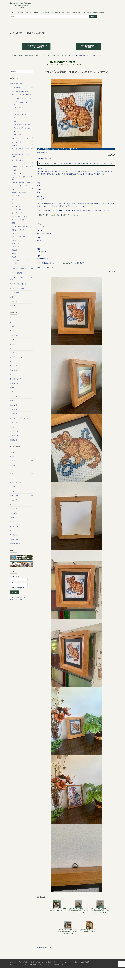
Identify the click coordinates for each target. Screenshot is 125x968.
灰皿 (13, 189)
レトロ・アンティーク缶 (19, 163)
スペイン (13, 517)
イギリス (13, 460)
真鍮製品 (14, 250)
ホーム (12, 12)
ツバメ (12, 326)
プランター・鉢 (16, 142)
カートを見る (87, 12)
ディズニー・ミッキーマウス (19, 418)
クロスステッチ (18, 107)
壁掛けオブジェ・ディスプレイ (23, 98)
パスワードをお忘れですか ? (18, 597)
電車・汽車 (13, 409)
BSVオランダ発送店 (99, 12)
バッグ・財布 (14, 301)
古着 (11, 297)
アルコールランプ (17, 243)
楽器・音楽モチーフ (16, 383)
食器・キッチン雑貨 (16, 83)
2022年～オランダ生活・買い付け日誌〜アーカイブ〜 (58, 215)
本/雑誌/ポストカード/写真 (18, 284)
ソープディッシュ (17, 160)
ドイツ (12, 469)
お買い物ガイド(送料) (32, 12)
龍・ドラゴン (14, 366)
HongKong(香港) (15, 543)
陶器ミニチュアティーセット (23, 128)
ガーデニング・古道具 (17, 288)
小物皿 (14, 170)
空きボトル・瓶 (16, 209)
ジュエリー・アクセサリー (18, 268)
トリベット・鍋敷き (18, 219)
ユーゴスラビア (15, 508)
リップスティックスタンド (22, 124)
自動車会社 (13, 440)
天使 (11, 400)
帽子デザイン (14, 431)
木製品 (14, 253)
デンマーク (13, 491)
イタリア (13, 478)
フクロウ (13, 344)
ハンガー (14, 240)
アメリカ (13, 474)
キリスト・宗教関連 (16, 273)
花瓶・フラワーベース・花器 (21, 138)
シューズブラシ (16, 206)
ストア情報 (20, 12)
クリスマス (13, 396)
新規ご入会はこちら (16, 599)
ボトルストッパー (17, 213)
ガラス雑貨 (15, 196)
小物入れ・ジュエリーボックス (21, 166)
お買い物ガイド (66, 263)
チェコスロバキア (15, 482)
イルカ (12, 352)
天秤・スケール (18, 134)
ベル (13, 233)
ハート (12, 387)
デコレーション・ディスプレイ (21, 95)
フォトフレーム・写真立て (20, 226)
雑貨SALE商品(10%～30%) (20, 91)
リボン (12, 374)
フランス (13, 465)
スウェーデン (14, 526)
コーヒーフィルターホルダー (21, 182)
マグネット (15, 263)
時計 (13, 199)
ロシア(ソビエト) (15, 535)
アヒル (12, 339)
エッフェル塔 (14, 435)
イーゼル (16, 131)
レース (16, 111)
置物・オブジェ (16, 145)
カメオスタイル (15, 414)
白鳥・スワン (14, 335)
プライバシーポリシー (73, 12)
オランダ (13, 456)
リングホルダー (16, 173)
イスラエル (13, 530)
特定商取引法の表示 (58, 12)
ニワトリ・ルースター (17, 357)
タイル (16, 118)
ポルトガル (13, 513)
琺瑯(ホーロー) (16, 247)
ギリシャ (13, 504)
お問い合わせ (45, 12)
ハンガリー (13, 487)
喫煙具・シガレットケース (20, 192)
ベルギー (13, 452)
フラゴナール (14, 422)
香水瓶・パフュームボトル (20, 216)
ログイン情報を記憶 (17, 588)
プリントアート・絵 (20, 114)
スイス (12, 522)
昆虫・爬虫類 (14, 370)
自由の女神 (13, 405)
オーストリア (14, 495)
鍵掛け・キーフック (18, 230)
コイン (12, 392)
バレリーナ (13, 427)
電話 (13, 223)
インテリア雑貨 (15, 87)
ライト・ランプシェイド (19, 186)
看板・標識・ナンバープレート (21, 260)
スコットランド (15, 500)
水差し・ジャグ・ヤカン (19, 236)
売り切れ (13, 305)
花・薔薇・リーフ (15, 379)
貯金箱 (14, 257)
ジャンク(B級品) (15, 292)
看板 (15, 121)
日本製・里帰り (15, 539)
